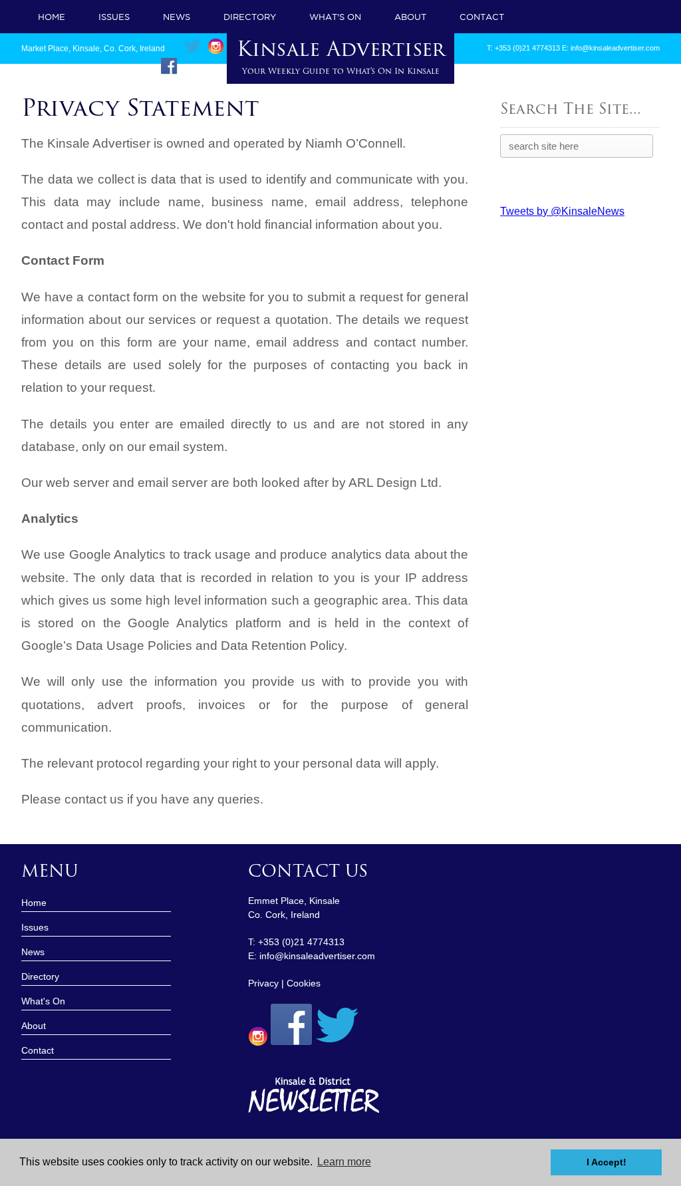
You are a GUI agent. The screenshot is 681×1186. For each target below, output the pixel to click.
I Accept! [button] (606, 1162)
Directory (249, 16)
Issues (114, 16)
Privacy (263, 983)
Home (51, 16)
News (176, 16)
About (410, 16)
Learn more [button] (344, 1161)
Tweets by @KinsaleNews (562, 211)
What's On (335, 16)
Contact (482, 16)
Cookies (304, 983)
